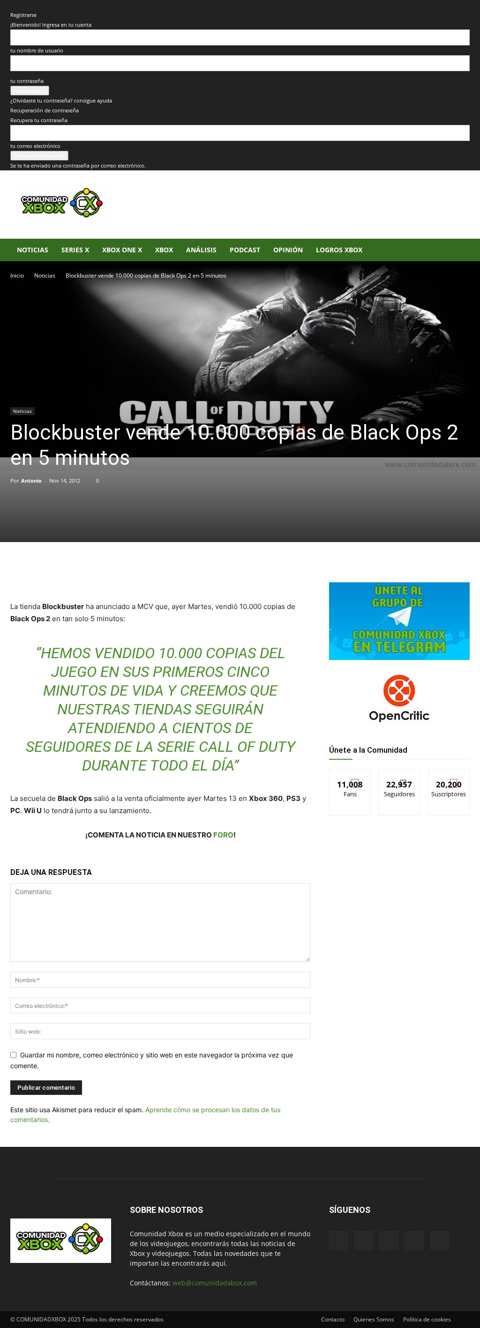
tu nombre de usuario (36, 50)
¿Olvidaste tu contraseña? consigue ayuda (61, 100)
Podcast (245, 249)
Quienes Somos (373, 1319)
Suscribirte (449, 776)
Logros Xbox (339, 249)
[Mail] (363, 1240)
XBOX (164, 249)
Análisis (201, 249)
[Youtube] (439, 1240)
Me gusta (350, 776)
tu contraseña (27, 80)
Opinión (288, 249)
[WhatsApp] (120, 574)
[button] (458, 250)
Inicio (17, 275)
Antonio (31, 480)
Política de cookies (427, 1319)
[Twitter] (98, 574)
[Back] (12, 4)
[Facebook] (77, 574)
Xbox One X (122, 249)
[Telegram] (141, 574)
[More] (163, 574)
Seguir (399, 776)
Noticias (32, 249)
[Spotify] (389, 1240)
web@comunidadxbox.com (214, 1282)
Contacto (333, 1319)
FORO (223, 834)
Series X (75, 249)
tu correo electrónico (35, 145)
